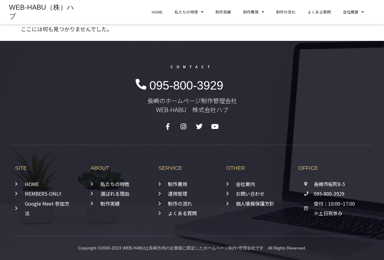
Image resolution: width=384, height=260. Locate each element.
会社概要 (350, 12)
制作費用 (251, 12)
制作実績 (223, 12)
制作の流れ (286, 12)
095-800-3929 (186, 85)
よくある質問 (319, 12)
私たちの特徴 (186, 12)
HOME (157, 12)
